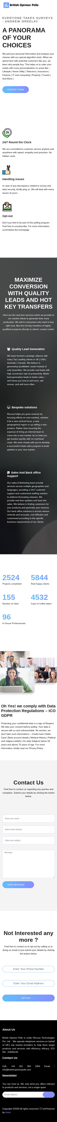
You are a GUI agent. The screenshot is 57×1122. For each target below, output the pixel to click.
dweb (8, 1112)
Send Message (16, 884)
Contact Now (15, 89)
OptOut (26, 998)
